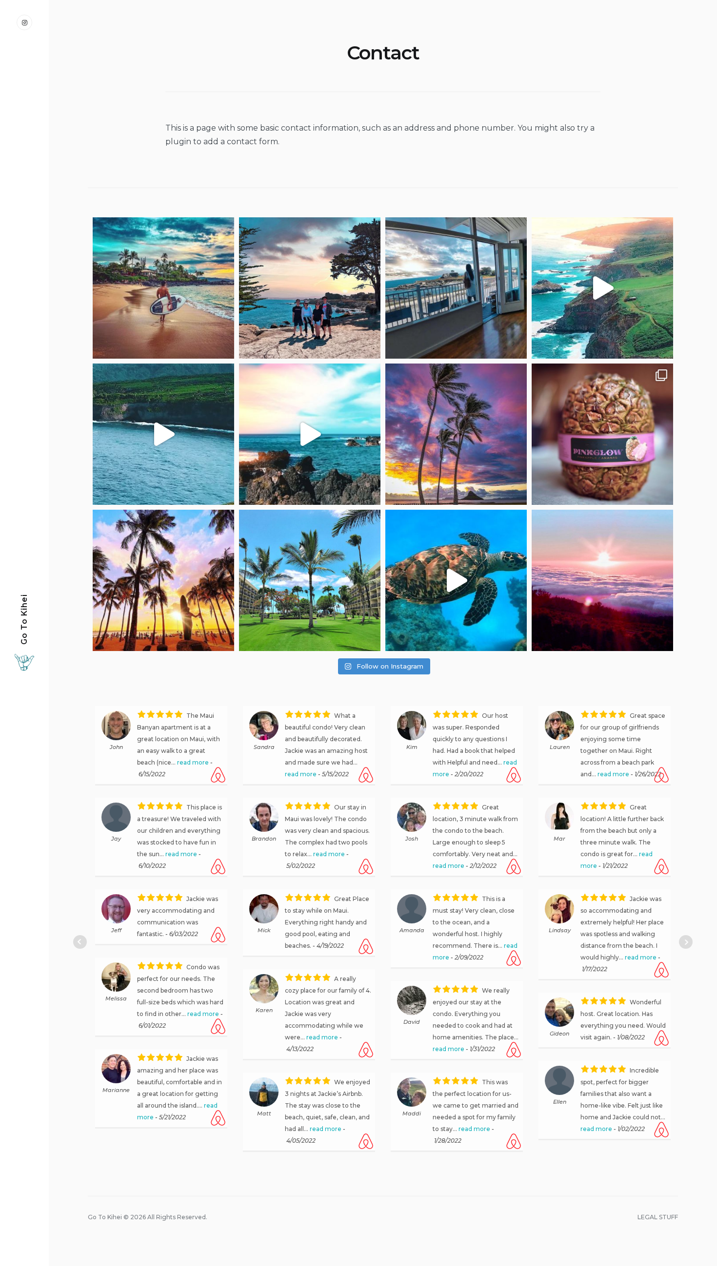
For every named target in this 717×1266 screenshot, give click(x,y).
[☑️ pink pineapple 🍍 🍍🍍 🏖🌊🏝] (602, 434)
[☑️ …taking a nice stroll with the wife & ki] (309, 288)
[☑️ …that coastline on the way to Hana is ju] (602, 288)
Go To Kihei (24, 619)
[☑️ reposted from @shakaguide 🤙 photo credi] (163, 580)
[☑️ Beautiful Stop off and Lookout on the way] (163, 434)
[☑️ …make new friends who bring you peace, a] (456, 580)
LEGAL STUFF (657, 1257)
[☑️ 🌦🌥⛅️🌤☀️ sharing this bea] (456, 434)
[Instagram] (24, 22)
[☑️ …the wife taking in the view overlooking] (456, 288)
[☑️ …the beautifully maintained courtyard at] (309, 580)
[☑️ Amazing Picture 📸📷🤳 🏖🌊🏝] (163, 288)
